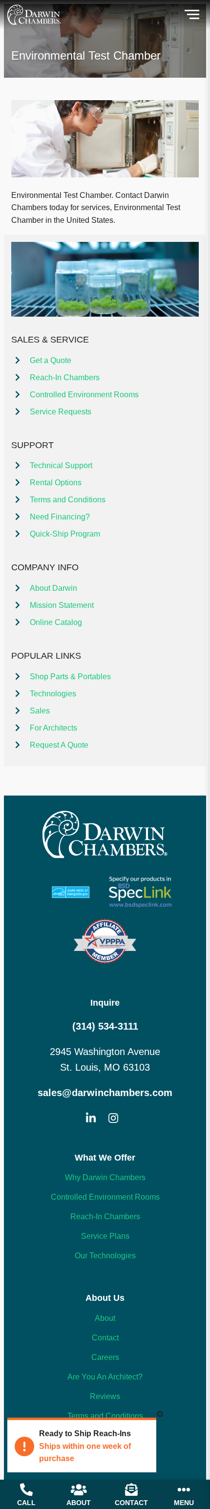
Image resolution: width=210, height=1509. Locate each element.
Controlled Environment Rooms (84, 394)
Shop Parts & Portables (70, 676)
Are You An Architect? (105, 1377)
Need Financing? (60, 517)
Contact (105, 1338)
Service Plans (105, 1236)
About (105, 1318)
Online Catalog (56, 622)
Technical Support (61, 465)
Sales (40, 711)
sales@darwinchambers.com (105, 1092)
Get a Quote (50, 360)
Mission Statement (62, 605)
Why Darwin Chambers (105, 1177)
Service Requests (60, 412)
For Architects (53, 728)
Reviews (105, 1396)
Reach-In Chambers (65, 377)
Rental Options (56, 482)
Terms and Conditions (67, 500)
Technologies (53, 694)
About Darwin (53, 588)
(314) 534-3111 (105, 1026)
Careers (105, 1357)
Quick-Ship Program (65, 534)
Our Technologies (105, 1255)
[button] (192, 14)
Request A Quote (59, 745)
